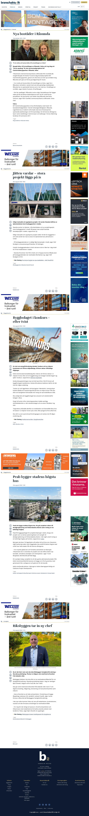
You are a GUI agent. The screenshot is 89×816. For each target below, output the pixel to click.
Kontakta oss (44, 784)
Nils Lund (15, 744)
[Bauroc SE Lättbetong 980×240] (35, 461)
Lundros (42, 771)
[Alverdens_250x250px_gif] (79, 397)
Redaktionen (16, 289)
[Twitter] (49, 805)
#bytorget (28, 573)
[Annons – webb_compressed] (79, 184)
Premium (12, 7)
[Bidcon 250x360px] (79, 211)
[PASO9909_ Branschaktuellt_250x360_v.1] (79, 132)
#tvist (22, 424)
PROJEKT (35, 7)
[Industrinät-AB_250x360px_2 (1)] (79, 67)
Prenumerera (75, 2)
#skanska (23, 265)
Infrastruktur (9, 790)
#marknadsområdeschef (19, 719)
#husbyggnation (17, 265)
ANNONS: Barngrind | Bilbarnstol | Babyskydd (27, 797)
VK (36, 231)
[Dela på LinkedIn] (10, 68)
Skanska (27, 782)
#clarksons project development (39, 573)
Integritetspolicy (39, 808)
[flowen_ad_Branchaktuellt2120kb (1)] (79, 355)
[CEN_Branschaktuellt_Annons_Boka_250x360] (79, 290)
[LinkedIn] (46, 805)
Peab (27, 788)
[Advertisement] (35, 132)
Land (79, 6)
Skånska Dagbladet (36, 378)
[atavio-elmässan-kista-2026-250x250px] (79, 45)
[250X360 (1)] (79, 22)
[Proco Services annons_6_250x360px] (79, 237)
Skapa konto (80, 784)
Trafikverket (27, 786)
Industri (9, 788)
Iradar (42, 539)
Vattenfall (27, 792)
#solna (27, 120)
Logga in (84, 2)
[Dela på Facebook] (10, 63)
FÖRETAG (27, 7)
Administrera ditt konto (80, 782)
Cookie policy (50, 808)
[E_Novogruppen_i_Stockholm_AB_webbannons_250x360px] (79, 438)
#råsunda (23, 120)
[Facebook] (40, 805)
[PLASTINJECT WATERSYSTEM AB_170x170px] (79, 332)
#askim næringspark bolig (19, 573)
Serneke (27, 794)
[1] (79, 378)
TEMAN (43, 7)
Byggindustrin (7, 29)
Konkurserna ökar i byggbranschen (32, 419)
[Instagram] (43, 805)
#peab (53, 573)
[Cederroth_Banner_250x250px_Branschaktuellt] (79, 415)
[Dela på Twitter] (10, 65)
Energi (9, 784)
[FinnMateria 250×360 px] (79, 264)
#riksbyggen (28, 719)
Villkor (45, 808)
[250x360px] (79, 528)
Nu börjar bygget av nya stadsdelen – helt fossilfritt (37, 260)
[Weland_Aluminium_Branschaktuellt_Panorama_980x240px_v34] (35, 158)
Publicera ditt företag (62, 782)
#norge (49, 573)
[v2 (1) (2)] (79, 464)
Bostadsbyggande (27, 790)
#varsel (32, 265)
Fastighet (6, 621)
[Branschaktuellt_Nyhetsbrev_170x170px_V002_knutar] (79, 487)
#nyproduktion (16, 120)
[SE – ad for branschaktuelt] (79, 109)
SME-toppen (27, 800)
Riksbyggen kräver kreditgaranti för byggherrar (36, 714)
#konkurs (18, 424)
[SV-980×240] (35, 18)
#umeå (28, 265)
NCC (27, 784)
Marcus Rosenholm (17, 145)
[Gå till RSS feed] (10, 71)
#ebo (14, 424)
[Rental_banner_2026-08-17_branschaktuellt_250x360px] (79, 158)
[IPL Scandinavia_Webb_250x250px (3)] (79, 577)
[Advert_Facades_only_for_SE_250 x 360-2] (79, 555)
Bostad (14, 29)
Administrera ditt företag (62, 784)
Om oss (44, 782)
